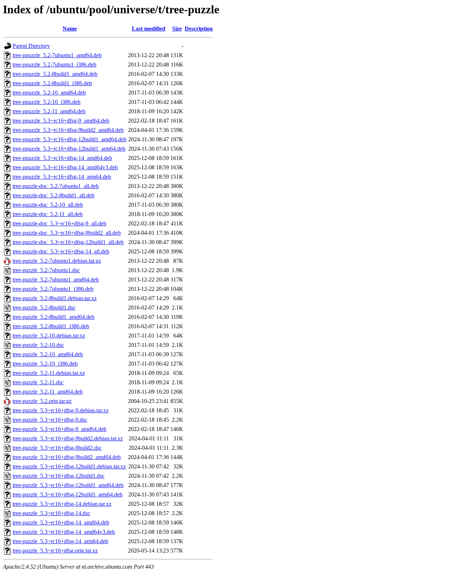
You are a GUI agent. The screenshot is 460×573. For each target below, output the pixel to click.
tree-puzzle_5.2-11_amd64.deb (48, 392)
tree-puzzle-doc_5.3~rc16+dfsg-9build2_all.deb (67, 233)
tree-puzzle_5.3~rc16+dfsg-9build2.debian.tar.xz (68, 438)
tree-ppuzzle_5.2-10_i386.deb (46, 102)
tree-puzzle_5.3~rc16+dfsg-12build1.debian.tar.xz (69, 466)
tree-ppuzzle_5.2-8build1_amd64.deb (55, 74)
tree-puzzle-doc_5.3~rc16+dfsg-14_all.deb (61, 251)
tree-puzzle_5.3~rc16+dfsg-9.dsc (50, 420)
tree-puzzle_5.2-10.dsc (38, 345)
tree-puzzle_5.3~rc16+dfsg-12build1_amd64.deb (68, 485)
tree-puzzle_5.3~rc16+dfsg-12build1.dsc (59, 476)
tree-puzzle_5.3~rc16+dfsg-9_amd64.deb (59, 429)
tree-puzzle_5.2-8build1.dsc (44, 307)
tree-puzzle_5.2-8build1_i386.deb (51, 326)
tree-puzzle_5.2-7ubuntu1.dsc (46, 270)
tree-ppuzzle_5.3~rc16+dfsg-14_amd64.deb (62, 158)
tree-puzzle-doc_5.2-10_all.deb (48, 205)
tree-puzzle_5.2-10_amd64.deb (48, 354)
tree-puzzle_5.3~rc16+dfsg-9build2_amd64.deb (67, 457)
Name (70, 29)
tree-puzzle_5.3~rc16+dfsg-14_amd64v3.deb (64, 532)
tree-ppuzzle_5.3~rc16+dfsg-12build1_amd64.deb (69, 139)
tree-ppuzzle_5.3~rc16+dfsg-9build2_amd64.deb (68, 130)
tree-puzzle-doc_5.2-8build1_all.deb (54, 195)
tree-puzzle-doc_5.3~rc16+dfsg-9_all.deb (59, 223)
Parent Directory (31, 46)
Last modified (148, 29)
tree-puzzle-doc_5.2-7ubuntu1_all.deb (56, 186)
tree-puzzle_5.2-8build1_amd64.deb (54, 317)
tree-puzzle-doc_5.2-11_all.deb (48, 214)
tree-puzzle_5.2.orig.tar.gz (42, 401)
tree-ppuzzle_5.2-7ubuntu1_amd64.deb (57, 55)
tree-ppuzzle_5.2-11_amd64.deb (49, 111)
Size (177, 29)
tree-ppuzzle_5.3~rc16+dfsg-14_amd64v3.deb (65, 167)
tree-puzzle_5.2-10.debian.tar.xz (49, 336)
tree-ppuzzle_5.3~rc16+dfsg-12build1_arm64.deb (69, 149)
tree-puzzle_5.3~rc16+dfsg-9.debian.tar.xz (61, 410)
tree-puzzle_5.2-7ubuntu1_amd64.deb (56, 279)
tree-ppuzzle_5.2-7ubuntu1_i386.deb (54, 64)
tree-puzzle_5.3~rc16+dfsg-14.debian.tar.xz (62, 504)
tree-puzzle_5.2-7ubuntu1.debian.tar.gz (57, 261)
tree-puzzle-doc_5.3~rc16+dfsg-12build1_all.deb (68, 242)
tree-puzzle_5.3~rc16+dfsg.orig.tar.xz (55, 550)
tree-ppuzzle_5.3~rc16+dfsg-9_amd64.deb (61, 121)
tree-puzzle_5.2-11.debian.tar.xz (49, 373)
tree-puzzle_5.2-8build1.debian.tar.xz (55, 298)
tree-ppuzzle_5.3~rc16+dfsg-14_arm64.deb (62, 177)
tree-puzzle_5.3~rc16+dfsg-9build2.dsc (57, 448)
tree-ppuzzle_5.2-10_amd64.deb (49, 93)
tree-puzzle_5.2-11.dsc (38, 382)
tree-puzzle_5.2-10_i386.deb (45, 364)
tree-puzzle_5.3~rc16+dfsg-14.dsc (51, 513)
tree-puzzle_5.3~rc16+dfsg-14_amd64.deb (61, 522)
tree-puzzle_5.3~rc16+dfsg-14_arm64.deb (60, 541)
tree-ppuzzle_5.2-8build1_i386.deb (52, 83)
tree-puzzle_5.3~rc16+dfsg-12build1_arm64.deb (68, 494)
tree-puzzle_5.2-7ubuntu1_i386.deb (53, 289)
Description (199, 29)
